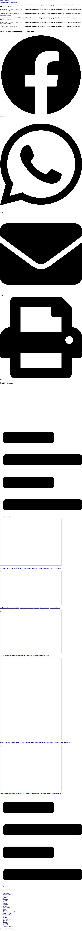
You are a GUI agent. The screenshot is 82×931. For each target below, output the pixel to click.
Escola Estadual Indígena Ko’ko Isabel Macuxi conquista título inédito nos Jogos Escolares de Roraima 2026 (35, 742)
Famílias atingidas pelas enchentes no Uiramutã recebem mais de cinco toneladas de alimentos (30, 793)
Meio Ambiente (7, 907)
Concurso (5, 899)
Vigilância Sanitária (8, 926)
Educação (5, 903)
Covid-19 (5, 900)
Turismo (5, 922)
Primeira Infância (7, 913)
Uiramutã (5, 923)
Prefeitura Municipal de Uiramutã (8, 2)
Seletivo (5, 917)
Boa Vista (5, 896)
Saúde (4, 916)
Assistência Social (7, 894)
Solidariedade (6, 920)
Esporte (5, 906)
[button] (41, 76)
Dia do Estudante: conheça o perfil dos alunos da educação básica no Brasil (24, 655)
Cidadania (5, 897)
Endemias (5, 904)
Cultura (5, 901)
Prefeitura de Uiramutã (9, 912)
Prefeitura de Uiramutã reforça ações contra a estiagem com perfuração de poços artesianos (30, 608)
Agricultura (6, 893)
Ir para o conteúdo (4, 0)
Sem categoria (6, 919)
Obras (4, 909)
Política (5, 910)
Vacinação (5, 924)
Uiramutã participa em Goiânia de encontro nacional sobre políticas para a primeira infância (30, 568)
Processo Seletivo (7, 914)
